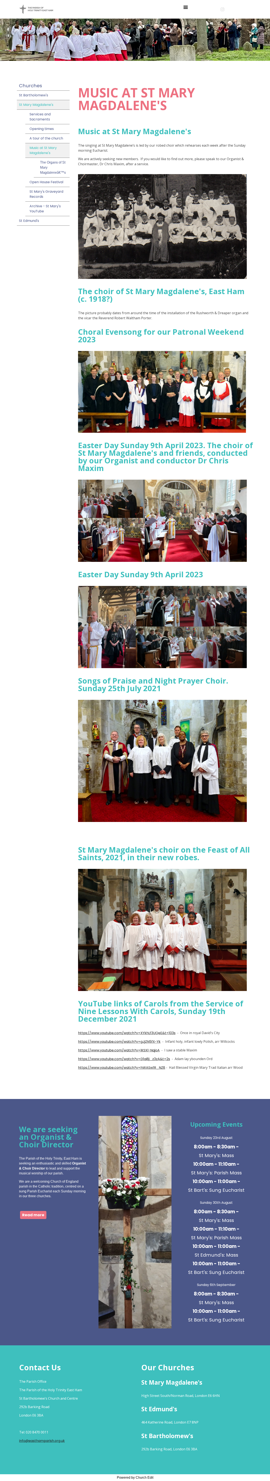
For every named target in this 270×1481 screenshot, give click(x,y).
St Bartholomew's (33, 95)
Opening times (42, 128)
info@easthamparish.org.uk (42, 1440)
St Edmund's (29, 220)
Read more (33, 1215)
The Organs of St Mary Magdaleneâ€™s (53, 167)
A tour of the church (46, 138)
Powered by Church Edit (135, 1477)
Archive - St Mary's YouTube (45, 209)
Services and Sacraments (40, 117)
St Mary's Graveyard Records (46, 194)
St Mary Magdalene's (36, 104)
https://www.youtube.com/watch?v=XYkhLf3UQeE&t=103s (127, 1033)
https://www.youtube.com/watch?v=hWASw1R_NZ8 (121, 1067)
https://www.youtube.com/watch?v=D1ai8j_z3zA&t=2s (124, 1058)
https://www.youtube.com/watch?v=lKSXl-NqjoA (119, 1050)
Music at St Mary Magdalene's (43, 150)
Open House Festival (46, 182)
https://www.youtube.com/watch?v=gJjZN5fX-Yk (119, 1041)
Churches (30, 85)
